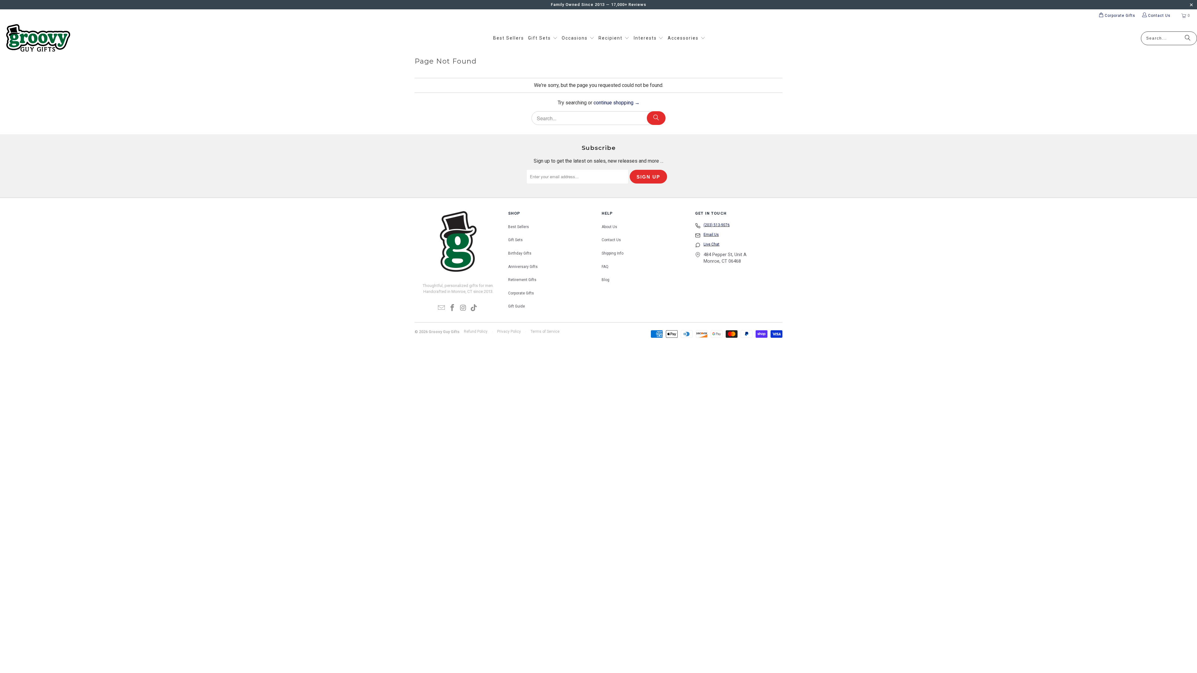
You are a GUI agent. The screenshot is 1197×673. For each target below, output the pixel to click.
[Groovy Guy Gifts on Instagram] (463, 308)
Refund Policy (476, 331)
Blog (605, 280)
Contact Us (611, 240)
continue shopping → (617, 103)
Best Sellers (518, 227)
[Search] (1187, 38)
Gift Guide (516, 306)
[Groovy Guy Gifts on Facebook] (452, 308)
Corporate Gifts (521, 293)
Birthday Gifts (519, 253)
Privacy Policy (509, 331)
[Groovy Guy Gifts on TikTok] (474, 308)
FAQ (605, 267)
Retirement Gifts (522, 280)
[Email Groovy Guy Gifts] (441, 308)
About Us (609, 227)
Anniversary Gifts (523, 267)
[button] (543, 38)
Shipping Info (612, 253)
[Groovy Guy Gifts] (38, 38)
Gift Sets (515, 240)
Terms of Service (545, 331)
